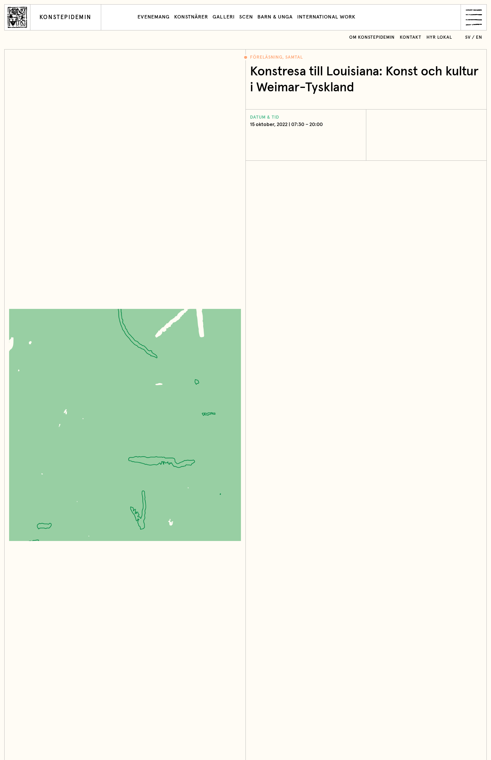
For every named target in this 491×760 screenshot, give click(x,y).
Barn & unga (275, 17)
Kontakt (410, 37)
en (479, 37)
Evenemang (154, 17)
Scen (246, 17)
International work (326, 17)
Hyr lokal (439, 37)
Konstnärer (191, 17)
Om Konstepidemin (372, 37)
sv (468, 37)
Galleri (224, 17)
